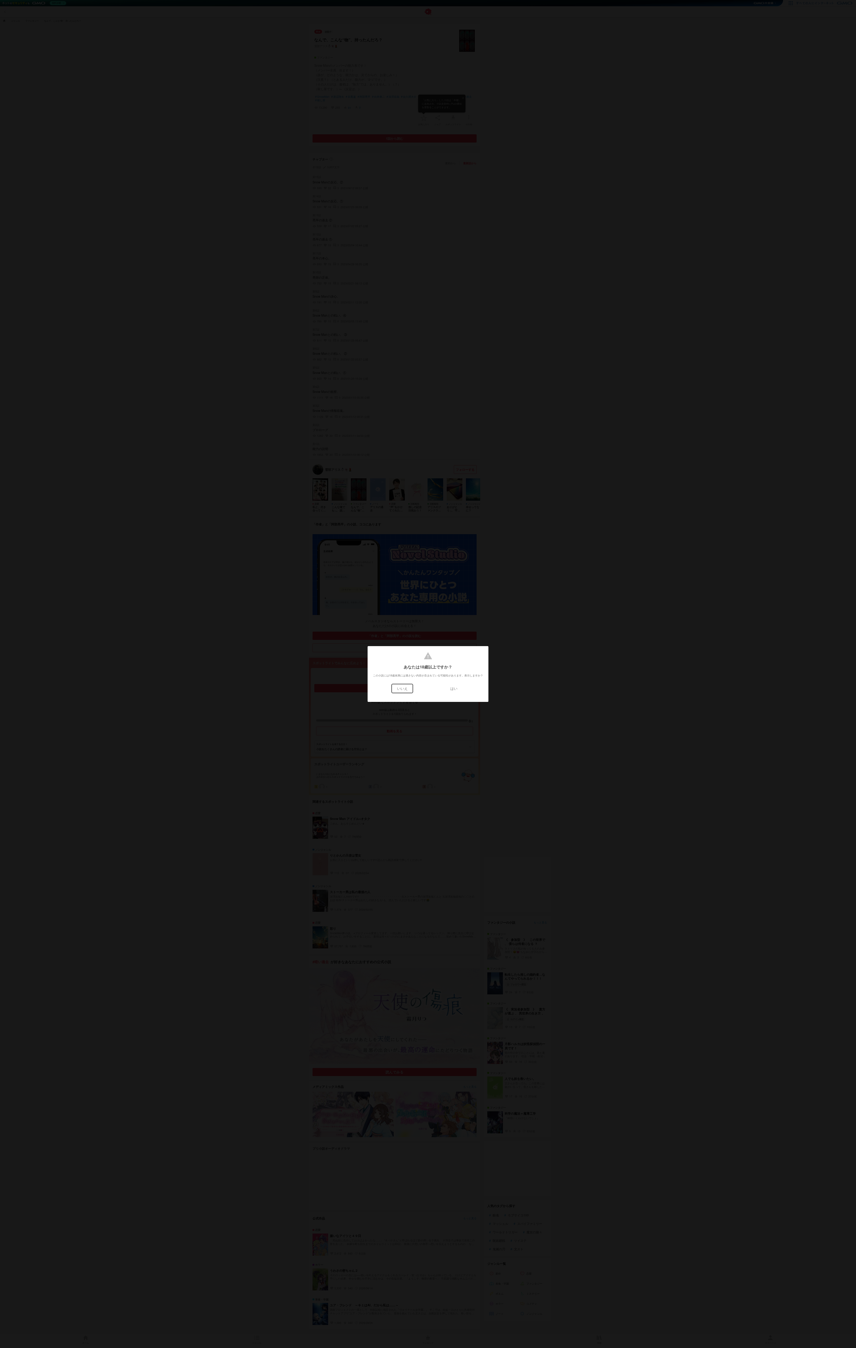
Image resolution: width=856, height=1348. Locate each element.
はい (453, 688)
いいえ (402, 688)
